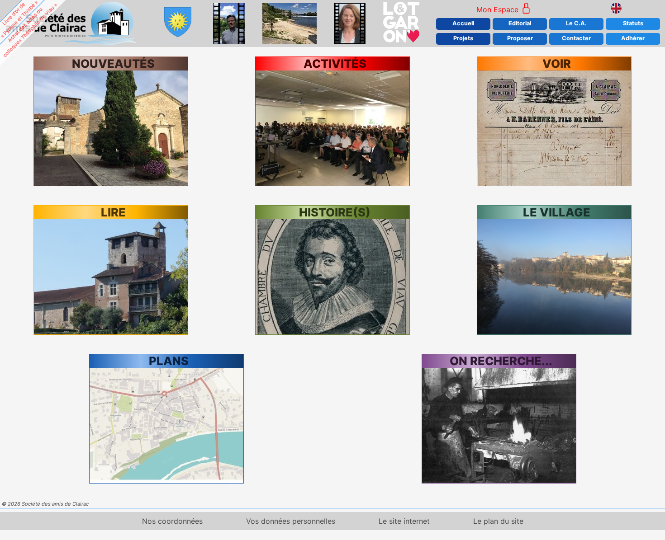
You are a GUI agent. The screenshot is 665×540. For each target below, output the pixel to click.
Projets (463, 38)
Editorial (519, 23)
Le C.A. (576, 23)
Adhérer (633, 38)
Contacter (576, 38)
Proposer (520, 38)
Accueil (463, 23)
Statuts (633, 23)
